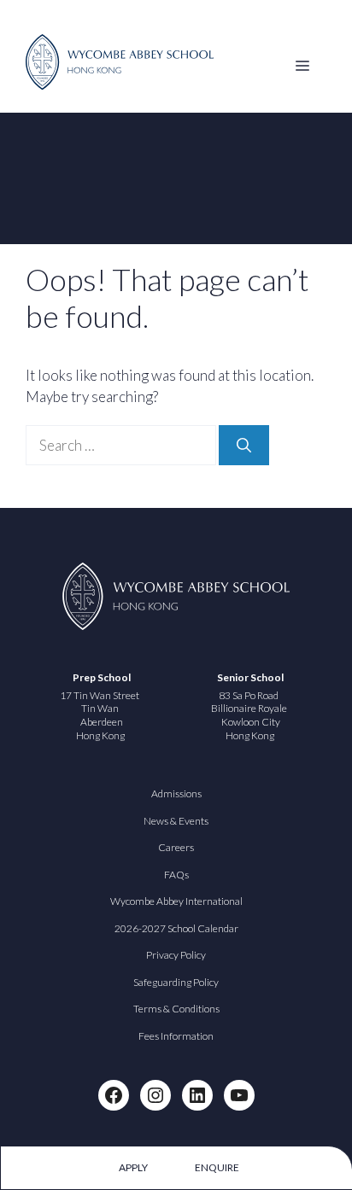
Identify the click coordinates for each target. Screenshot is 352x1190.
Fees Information (176, 1036)
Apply (133, 1167)
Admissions (176, 793)
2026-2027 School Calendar (176, 928)
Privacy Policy (176, 954)
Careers (176, 847)
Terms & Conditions (176, 1008)
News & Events (176, 820)
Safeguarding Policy (176, 982)
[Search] (244, 445)
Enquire (217, 1167)
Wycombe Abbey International (176, 901)
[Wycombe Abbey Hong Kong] (120, 85)
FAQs (176, 874)
